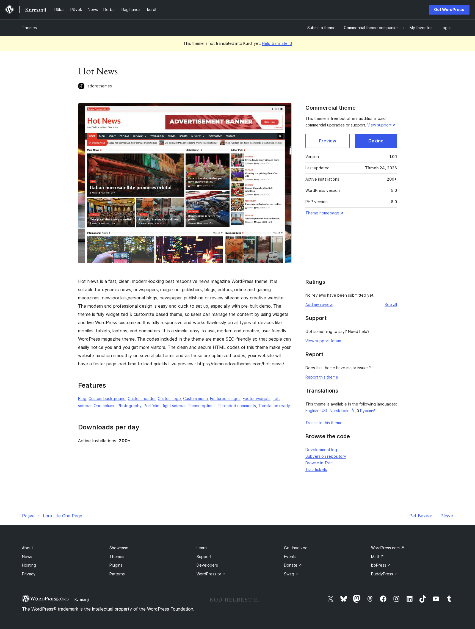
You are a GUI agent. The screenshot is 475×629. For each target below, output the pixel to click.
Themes (29, 27)
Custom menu (195, 398)
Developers (207, 565)
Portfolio (151, 405)
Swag (291, 574)
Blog (82, 398)
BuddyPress (384, 574)
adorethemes (99, 86)
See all (391, 304)
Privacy (28, 574)
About (27, 547)
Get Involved (296, 547)
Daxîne (375, 141)
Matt (377, 556)
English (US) (316, 410)
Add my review (319, 304)
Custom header (142, 398)
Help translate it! (277, 43)
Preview (327, 141)
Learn (202, 547)
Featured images (225, 398)
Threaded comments (237, 405)
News (27, 556)
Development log (321, 449)
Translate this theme (324, 422)
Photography (130, 405)
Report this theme (321, 377)
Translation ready (274, 405)
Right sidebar (174, 405)
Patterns (117, 574)
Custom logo (169, 398)
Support (204, 556)
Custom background (107, 398)
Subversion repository (325, 456)
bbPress (381, 565)
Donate (293, 565)
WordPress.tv (211, 574)
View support (379, 125)
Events (290, 556)
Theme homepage (322, 213)
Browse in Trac (319, 462)
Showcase (118, 547)
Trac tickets (316, 469)
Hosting (29, 565)
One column (104, 405)
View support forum (323, 340)
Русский (367, 410)
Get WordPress (449, 9)
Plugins (115, 565)
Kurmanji (81, 599)
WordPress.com (387, 547)
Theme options (202, 405)
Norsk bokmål (342, 410)
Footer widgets (256, 398)
